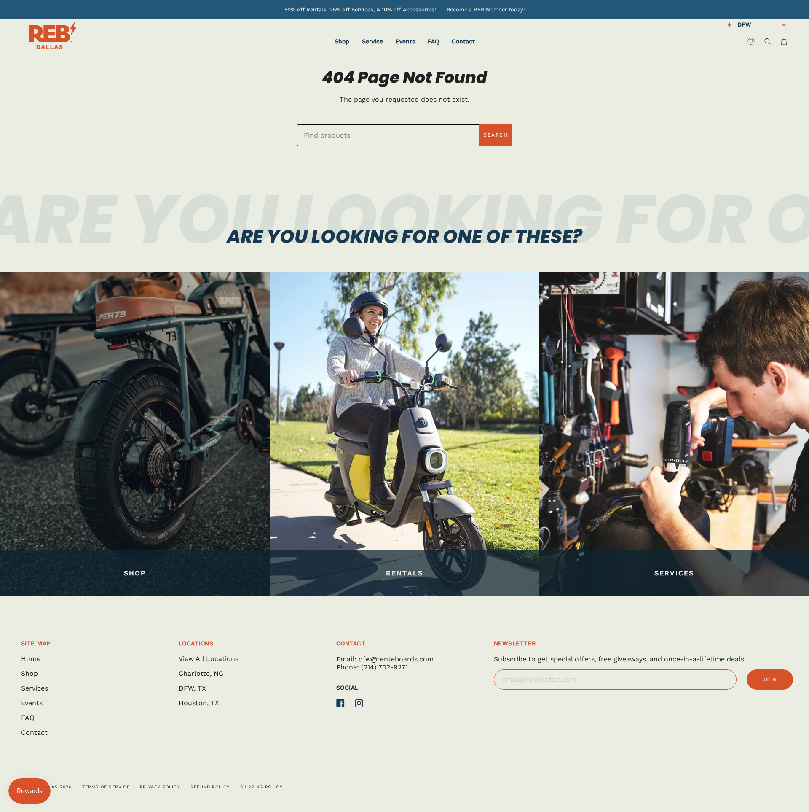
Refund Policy (210, 787)
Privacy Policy (160, 787)
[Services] (674, 434)
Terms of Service (106, 787)
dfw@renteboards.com (396, 659)
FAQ (28, 718)
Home (30, 659)
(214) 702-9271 (384, 667)
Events (32, 703)
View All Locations (208, 659)
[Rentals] (404, 434)
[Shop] (135, 434)
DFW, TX (192, 688)
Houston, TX (199, 703)
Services (34, 688)
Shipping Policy (261, 787)
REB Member (490, 9)
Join (770, 680)
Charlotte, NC (201, 673)
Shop (29, 673)
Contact (34, 732)
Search (495, 135)
